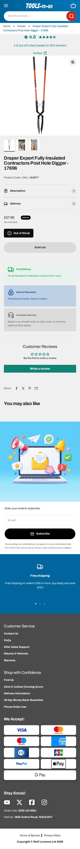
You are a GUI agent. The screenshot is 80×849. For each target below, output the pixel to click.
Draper (21, 26)
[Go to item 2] (21, 146)
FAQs (7, 640)
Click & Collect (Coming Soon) (23, 686)
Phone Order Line (15, 706)
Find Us (9, 680)
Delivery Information (17, 693)
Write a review (40, 368)
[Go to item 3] (34, 146)
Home (6, 26)
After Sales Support (17, 646)
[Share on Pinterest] (29, 388)
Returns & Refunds (16, 653)
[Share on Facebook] (16, 388)
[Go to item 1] (9, 146)
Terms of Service (30, 835)
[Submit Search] (71, 16)
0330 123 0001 (27, 810)
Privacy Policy (52, 835)
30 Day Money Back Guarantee (23, 700)
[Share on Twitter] (23, 388)
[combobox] (35, 16)
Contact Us (11, 633)
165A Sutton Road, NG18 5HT (33, 817)
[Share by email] (36, 388)
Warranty (10, 660)
